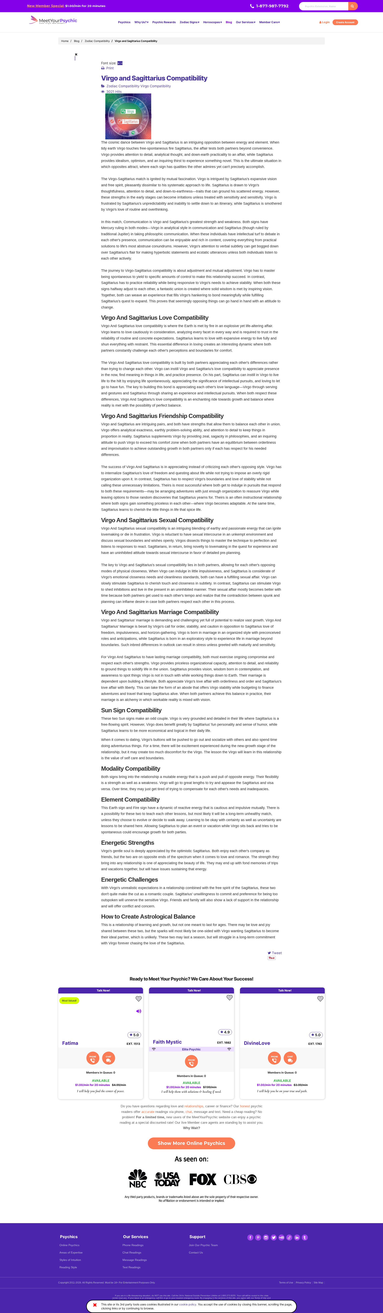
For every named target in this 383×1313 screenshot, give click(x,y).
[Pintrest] (258, 1238)
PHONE (92, 1056)
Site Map (318, 1282)
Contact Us (196, 1252)
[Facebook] (250, 1238)
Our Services (245, 22)
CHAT (108, 1056)
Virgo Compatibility (155, 86)
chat (189, 1112)
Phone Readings (132, 1245)
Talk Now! (103, 990)
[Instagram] (266, 1238)
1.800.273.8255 (228, 1295)
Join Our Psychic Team (203, 1245)
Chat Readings (131, 1252)
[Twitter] (274, 1238)
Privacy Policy (303, 1282)
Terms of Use (286, 1282)
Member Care (268, 22)
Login (325, 22)
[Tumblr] (305, 1238)
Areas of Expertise (71, 1252)
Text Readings (131, 1267)
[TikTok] (289, 1238)
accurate (147, 1112)
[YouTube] (281, 1238)
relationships (193, 1106)
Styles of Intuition (70, 1259)
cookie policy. (188, 1304)
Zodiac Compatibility (123, 86)
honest (245, 1106)
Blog (229, 22)
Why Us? (140, 22)
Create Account (345, 22)
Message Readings (134, 1259)
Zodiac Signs (188, 22)
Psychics (124, 22)
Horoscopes (211, 22)
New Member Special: (45, 6)
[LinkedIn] (297, 1238)
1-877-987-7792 (272, 6)
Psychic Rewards (164, 22)
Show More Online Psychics (191, 1143)
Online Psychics (69, 1245)
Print (110, 68)
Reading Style (68, 1267)
